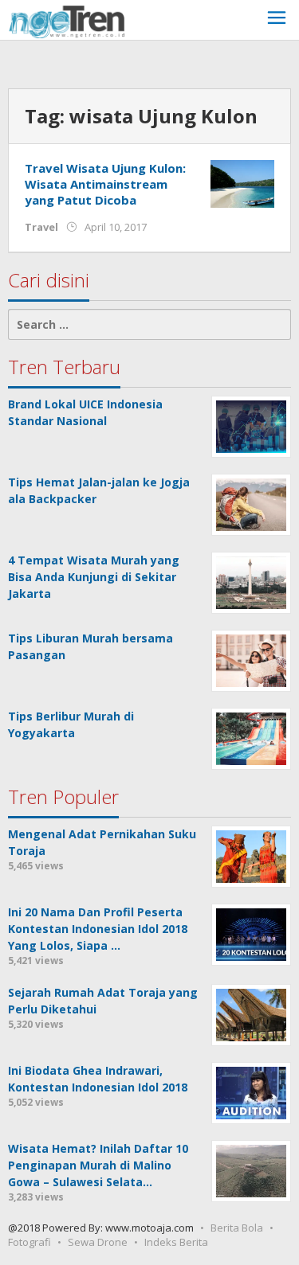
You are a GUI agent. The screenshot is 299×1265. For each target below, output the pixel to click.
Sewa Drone (98, 1242)
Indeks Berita (176, 1242)
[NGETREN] (66, 20)
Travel (41, 227)
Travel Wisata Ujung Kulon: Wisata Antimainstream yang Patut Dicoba (105, 184)
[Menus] (276, 19)
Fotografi (29, 1242)
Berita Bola (236, 1227)
